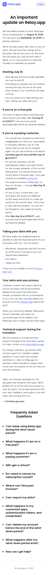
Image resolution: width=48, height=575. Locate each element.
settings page (26, 302)
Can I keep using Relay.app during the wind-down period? (23, 430)
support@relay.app (34, 344)
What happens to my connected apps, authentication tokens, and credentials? (24, 511)
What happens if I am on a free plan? (23, 443)
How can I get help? (18, 551)
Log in (40, 4)
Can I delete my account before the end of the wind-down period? (24, 528)
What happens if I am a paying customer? (21, 455)
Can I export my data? (20, 497)
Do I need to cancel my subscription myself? (21, 475)
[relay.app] (12, 4)
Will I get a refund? (18, 465)
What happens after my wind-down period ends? (22, 541)
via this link (32, 178)
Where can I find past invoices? (20, 487)
